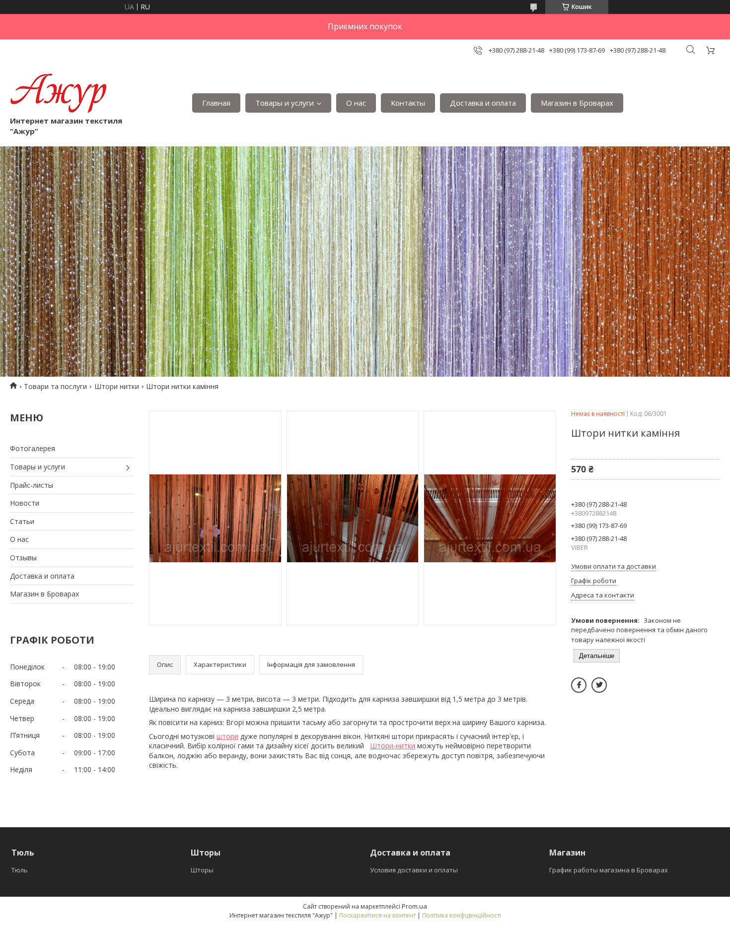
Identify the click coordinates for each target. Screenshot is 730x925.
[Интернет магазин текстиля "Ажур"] (59, 93)
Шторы (202, 869)
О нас (356, 103)
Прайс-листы (31, 485)
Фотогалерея (32, 448)
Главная (216, 103)
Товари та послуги (55, 386)
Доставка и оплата (483, 103)
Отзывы (23, 557)
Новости (24, 503)
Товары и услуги (284, 103)
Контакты (408, 103)
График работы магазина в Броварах (608, 869)
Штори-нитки (392, 745)
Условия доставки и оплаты (414, 869)
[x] (599, 685)
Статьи (22, 521)
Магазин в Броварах (577, 103)
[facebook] (578, 685)
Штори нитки (116, 386)
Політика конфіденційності (461, 915)
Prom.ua (414, 906)
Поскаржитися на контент (377, 915)
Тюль (19, 869)
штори (227, 736)
